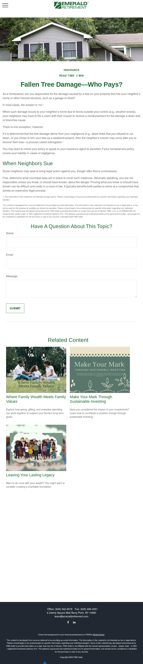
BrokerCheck (98, 634)
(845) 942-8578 (63, 609)
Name (10, 233)
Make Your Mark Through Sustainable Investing (91, 399)
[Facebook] (68, 622)
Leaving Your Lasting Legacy (30, 475)
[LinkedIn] (74, 622)
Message (11, 276)
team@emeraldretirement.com (71, 616)
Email (9, 255)
